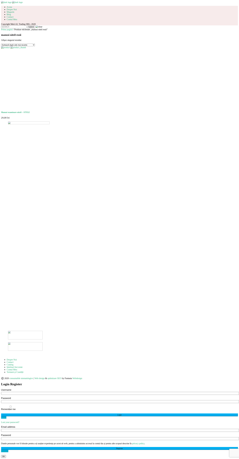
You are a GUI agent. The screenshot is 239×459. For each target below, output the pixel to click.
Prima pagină (7, 29)
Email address (8, 427)
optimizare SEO (54, 378)
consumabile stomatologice (21, 378)
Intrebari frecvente (15, 367)
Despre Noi (12, 359)
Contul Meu (12, 369)
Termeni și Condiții (15, 372)
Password (6, 398)
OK (3, 456)
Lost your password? (10, 422)
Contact (10, 362)
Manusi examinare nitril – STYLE (15, 112)
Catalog (10, 364)
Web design (39, 378)
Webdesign (77, 378)
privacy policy (138, 443)
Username (6, 390)
